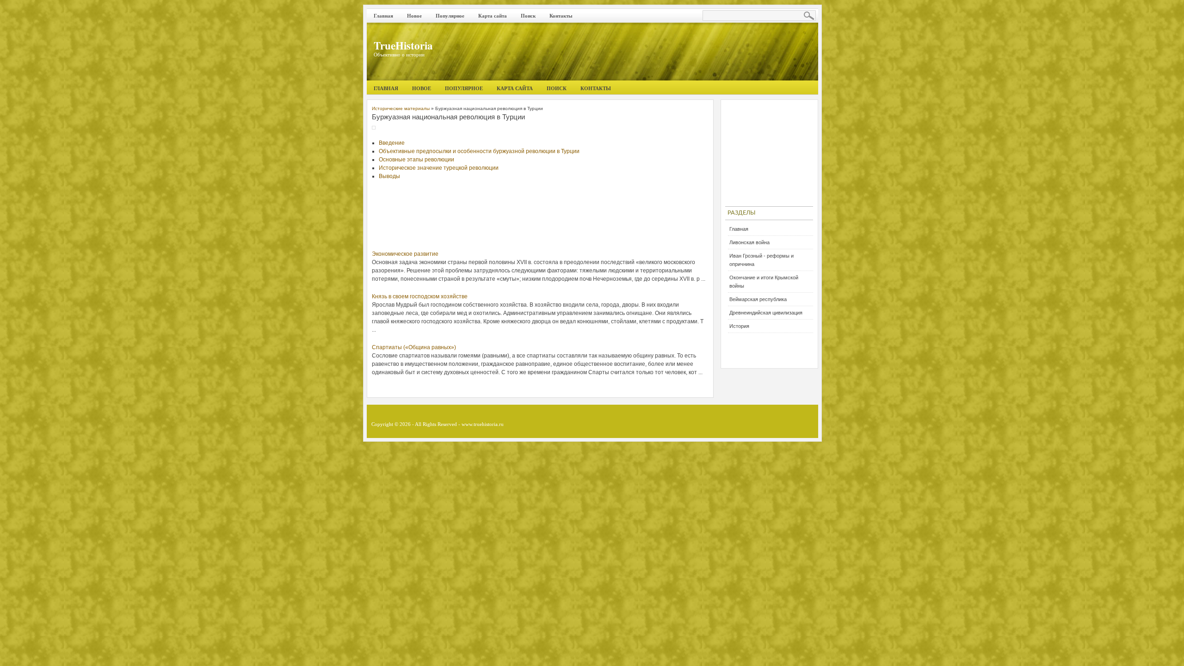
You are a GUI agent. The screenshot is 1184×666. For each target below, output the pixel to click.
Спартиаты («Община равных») (414, 347)
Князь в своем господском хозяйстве (420, 296)
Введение (392, 143)
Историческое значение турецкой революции (439, 168)
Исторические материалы (401, 108)
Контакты (561, 15)
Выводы (389, 176)
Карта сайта (492, 15)
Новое (414, 15)
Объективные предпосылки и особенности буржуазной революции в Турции (479, 151)
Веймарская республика (758, 299)
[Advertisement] (540, 219)
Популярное (450, 15)
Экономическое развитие (405, 254)
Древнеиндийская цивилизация (765, 312)
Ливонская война (749, 242)
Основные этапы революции (416, 159)
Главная (383, 15)
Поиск (528, 15)
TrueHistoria (403, 45)
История (739, 326)
